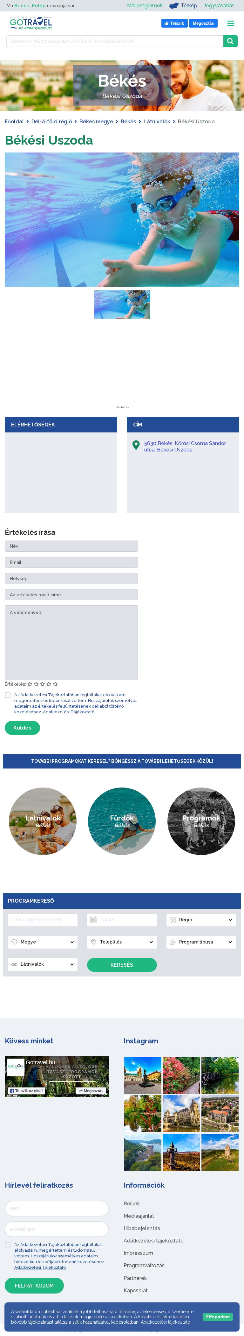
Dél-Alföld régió (51, 122)
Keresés (122, 965)
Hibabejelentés (142, 1228)
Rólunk (132, 1204)
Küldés (22, 728)
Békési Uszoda (49, 140)
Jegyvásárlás (219, 6)
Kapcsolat (136, 1290)
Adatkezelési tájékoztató (154, 1241)
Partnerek (135, 1278)
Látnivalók (157, 122)
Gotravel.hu (40, 1062)
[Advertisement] (122, 366)
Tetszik (29, 1091)
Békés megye (96, 122)
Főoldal (14, 122)
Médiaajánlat (139, 1216)
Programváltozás (144, 1265)
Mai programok (145, 6)
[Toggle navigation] (230, 23)
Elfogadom (218, 1316)
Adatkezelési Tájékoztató (68, 712)
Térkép (189, 6)
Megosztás (94, 1091)
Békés (128, 122)
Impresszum (138, 1253)
